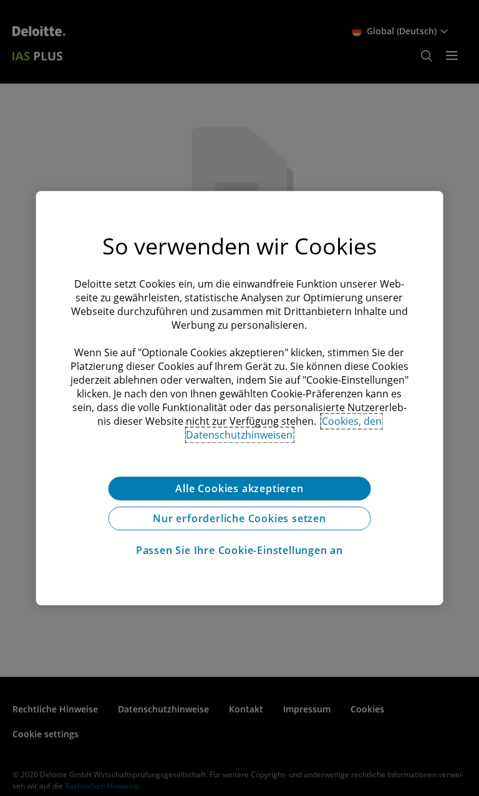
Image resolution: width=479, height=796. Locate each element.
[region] (239, 398)
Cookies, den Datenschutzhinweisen (284, 428)
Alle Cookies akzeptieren (239, 488)
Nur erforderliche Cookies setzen (239, 518)
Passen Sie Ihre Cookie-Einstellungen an (239, 550)
